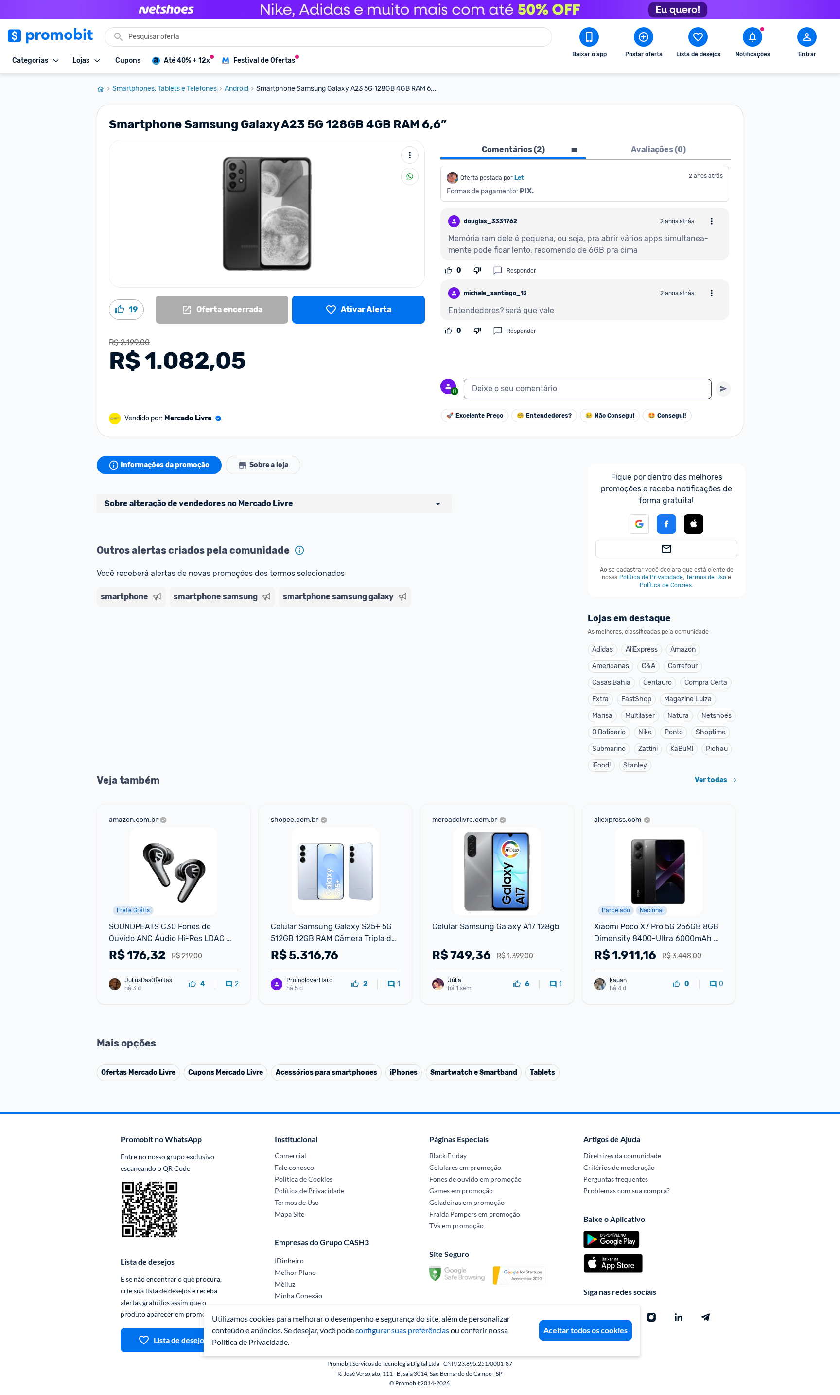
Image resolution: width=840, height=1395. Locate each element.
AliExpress (642, 649)
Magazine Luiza (688, 699)
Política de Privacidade (651, 577)
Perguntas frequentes (615, 1179)
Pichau (717, 749)
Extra (600, 699)
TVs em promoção (456, 1225)
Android (236, 89)
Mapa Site (289, 1214)
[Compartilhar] (410, 176)
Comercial (290, 1155)
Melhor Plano (295, 1272)
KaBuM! (681, 749)
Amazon (683, 649)
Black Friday (448, 1155)
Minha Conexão (298, 1295)
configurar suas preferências (402, 1330)
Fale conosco (294, 1167)
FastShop (636, 699)
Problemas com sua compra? (626, 1190)
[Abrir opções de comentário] (711, 221)
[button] (633, 524)
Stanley (635, 765)
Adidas (602, 649)
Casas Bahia (611, 683)
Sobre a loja (268, 465)
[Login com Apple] (693, 524)
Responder (521, 270)
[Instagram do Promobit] (651, 1317)
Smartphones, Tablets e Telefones (164, 89)
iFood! (601, 765)
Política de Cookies (666, 585)
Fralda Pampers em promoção (474, 1214)
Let (519, 177)
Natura (678, 716)
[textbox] (587, 389)
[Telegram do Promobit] (705, 1317)
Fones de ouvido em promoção (475, 1179)
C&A (648, 666)
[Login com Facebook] (666, 524)
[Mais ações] (410, 155)
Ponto (674, 732)
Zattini (648, 749)
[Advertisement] (283, 648)
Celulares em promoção (465, 1167)
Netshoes (716, 716)
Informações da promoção (165, 465)
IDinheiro (289, 1260)
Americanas (610, 666)
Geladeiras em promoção (467, 1202)
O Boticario (609, 732)
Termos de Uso (706, 577)
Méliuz (285, 1284)
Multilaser (640, 716)
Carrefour (683, 666)
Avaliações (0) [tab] (658, 149)
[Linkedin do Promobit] (678, 1317)
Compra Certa (705, 683)
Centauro (657, 683)
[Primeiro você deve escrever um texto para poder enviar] (723, 389)
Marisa (602, 716)
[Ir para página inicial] (104, 89)
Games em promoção (461, 1190)
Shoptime (711, 732)
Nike (645, 732)
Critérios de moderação (619, 1167)
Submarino (609, 749)
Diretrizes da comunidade (622, 1155)
